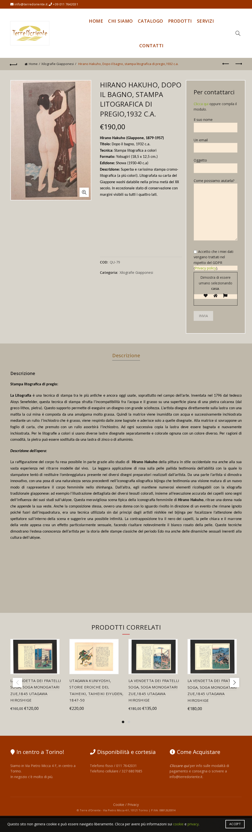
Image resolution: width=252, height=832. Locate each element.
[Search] (238, 33)
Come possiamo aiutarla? (214, 180)
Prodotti (180, 21)
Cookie (118, 804)
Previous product (226, 64)
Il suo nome (203, 119)
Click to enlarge (84, 192)
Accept (235, 824)
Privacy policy (205, 268)
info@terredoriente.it (186, 776)
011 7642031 (126, 765)
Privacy (133, 804)
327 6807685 (132, 771)
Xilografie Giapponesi (57, 64)
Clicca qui (201, 103)
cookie (178, 824)
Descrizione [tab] (126, 355)
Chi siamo (120, 21)
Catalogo (150, 21)
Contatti (151, 46)
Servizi (205, 21)
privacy (193, 824)
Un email (201, 140)
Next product (238, 64)
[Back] (14, 64)
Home (96, 21)
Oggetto (200, 160)
